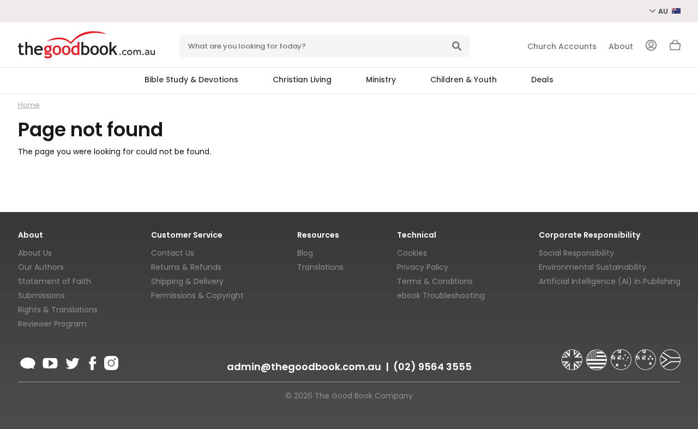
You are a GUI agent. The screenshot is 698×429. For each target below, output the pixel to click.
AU (664, 11)
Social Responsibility (576, 252)
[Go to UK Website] (573, 354)
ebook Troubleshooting (441, 295)
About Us (35, 252)
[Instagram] (110, 361)
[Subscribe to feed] (28, 361)
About (621, 46)
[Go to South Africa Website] (670, 354)
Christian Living (302, 79)
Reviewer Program (52, 323)
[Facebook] (92, 361)
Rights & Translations (58, 309)
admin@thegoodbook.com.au (304, 366)
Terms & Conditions (435, 281)
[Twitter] (71, 361)
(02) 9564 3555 (432, 366)
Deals (542, 79)
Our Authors (41, 267)
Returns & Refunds (186, 267)
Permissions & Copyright (197, 295)
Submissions (41, 295)
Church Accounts (562, 46)
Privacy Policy (422, 267)
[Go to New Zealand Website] (646, 354)
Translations (320, 267)
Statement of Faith (54, 281)
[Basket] (675, 48)
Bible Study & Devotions (191, 79)
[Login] (651, 46)
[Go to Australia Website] (622, 354)
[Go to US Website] (597, 354)
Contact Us (172, 252)
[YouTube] (50, 361)
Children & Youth (463, 79)
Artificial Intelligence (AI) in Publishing (610, 281)
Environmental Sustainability (592, 267)
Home (29, 105)
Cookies (412, 252)
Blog (305, 252)
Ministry (381, 79)
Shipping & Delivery (187, 281)
